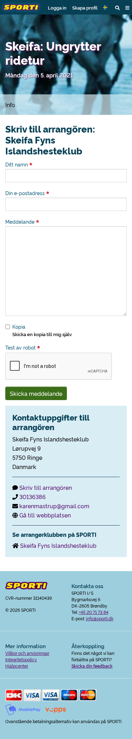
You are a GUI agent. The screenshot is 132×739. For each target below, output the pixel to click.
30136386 (32, 496)
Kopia (18, 326)
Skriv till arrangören (45, 487)
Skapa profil (85, 7)
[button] (106, 7)
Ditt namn (17, 164)
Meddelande (20, 221)
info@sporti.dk (99, 618)
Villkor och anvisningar (27, 653)
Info (10, 104)
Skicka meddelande (36, 393)
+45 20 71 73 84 (93, 612)
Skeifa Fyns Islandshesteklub (58, 545)
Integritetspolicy (21, 659)
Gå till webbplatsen (45, 515)
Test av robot (21, 347)
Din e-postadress (25, 193)
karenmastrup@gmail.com (54, 506)
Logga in (57, 7)
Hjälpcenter (16, 666)
